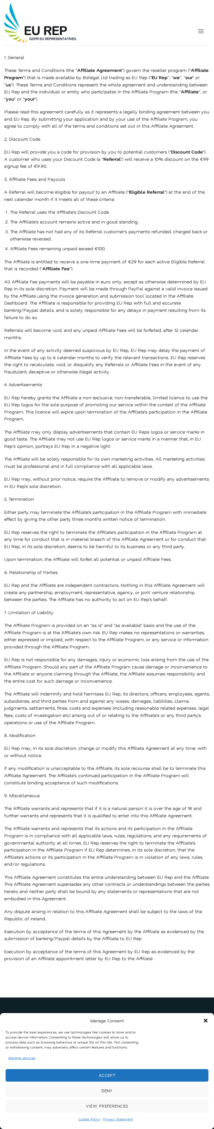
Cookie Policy (89, 1119)
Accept (107, 1075)
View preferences (107, 1106)
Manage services (21, 1057)
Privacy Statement (118, 1119)
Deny (107, 1090)
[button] (205, 1020)
